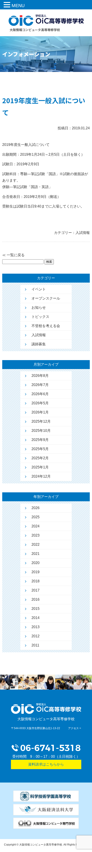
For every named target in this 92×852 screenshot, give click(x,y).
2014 (35, 618)
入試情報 (38, 335)
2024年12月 (41, 476)
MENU (18, 5)
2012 (35, 636)
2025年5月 (40, 449)
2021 (35, 554)
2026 (35, 508)
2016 (35, 599)
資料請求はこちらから (46, 764)
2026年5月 (40, 403)
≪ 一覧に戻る (13, 255)
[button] (8, 5)
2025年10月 (41, 430)
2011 (35, 645)
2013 (35, 627)
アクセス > (74, 728)
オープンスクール (45, 298)
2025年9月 (40, 440)
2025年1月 (40, 467)
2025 (35, 517)
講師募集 (38, 344)
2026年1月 (40, 412)
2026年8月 (40, 376)
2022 (35, 544)
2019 (35, 572)
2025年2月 (40, 458)
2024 (35, 526)
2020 (35, 563)
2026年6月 (40, 394)
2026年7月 (40, 385)
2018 (35, 581)
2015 (35, 609)
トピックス (40, 317)
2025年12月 (41, 421)
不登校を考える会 (45, 326)
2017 (35, 590)
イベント (38, 289)
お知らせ (38, 307)
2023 (35, 535)
